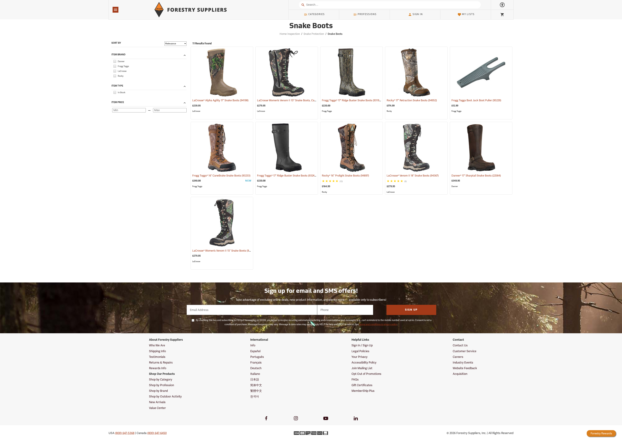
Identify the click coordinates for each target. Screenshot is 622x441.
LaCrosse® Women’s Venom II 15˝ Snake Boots (224, 250)
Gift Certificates (361, 385)
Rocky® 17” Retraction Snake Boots (412, 100)
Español (255, 351)
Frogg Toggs (327, 111)
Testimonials (157, 357)
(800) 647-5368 (124, 433)
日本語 (254, 379)
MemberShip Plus (362, 391)
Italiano (255, 374)
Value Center (157, 408)
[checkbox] (114, 61)
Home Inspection (290, 34)
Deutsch (255, 368)
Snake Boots (311, 26)
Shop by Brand (158, 391)
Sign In (418, 14)
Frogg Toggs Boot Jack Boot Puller (476, 100)
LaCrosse (196, 111)
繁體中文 (256, 391)
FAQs (355, 379)
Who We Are (157, 345)
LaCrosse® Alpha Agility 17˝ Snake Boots (220, 100)
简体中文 (256, 385)
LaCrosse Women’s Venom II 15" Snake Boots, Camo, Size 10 (297, 100)
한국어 (254, 396)
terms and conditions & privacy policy (378, 324)
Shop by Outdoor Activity (165, 396)
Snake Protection (314, 34)
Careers (458, 357)
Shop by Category (160, 379)
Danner (454, 186)
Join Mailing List (361, 368)
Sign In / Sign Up (362, 345)
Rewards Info (157, 368)
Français (256, 362)
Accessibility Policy (363, 362)
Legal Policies (360, 351)
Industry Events (463, 362)
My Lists (468, 14)
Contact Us (460, 345)
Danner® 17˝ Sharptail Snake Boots (476, 175)
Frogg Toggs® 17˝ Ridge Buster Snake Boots (351, 100)
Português (257, 357)
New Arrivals (157, 402)
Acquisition (460, 374)
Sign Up (411, 310)
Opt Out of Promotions (366, 374)
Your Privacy (359, 357)
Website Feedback (465, 368)
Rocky (389, 111)
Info (252, 345)
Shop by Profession (161, 385)
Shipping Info (157, 351)
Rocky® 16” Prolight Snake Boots (345, 175)
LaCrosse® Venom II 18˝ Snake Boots (413, 175)
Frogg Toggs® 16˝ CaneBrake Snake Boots (221, 175)
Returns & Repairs (161, 362)
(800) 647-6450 (157, 433)
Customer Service (464, 351)
